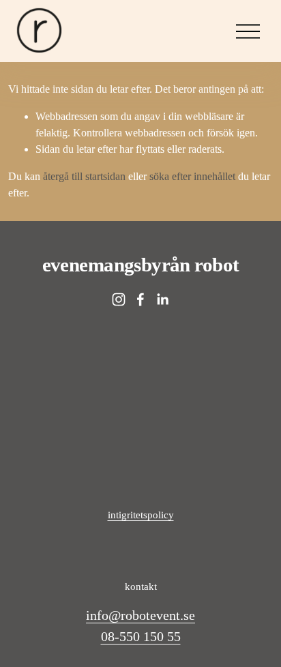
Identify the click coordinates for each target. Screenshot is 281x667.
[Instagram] (118, 299)
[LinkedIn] (162, 299)
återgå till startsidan (84, 176)
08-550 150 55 (141, 636)
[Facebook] (140, 299)
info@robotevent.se (140, 615)
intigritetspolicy (141, 514)
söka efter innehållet (192, 176)
